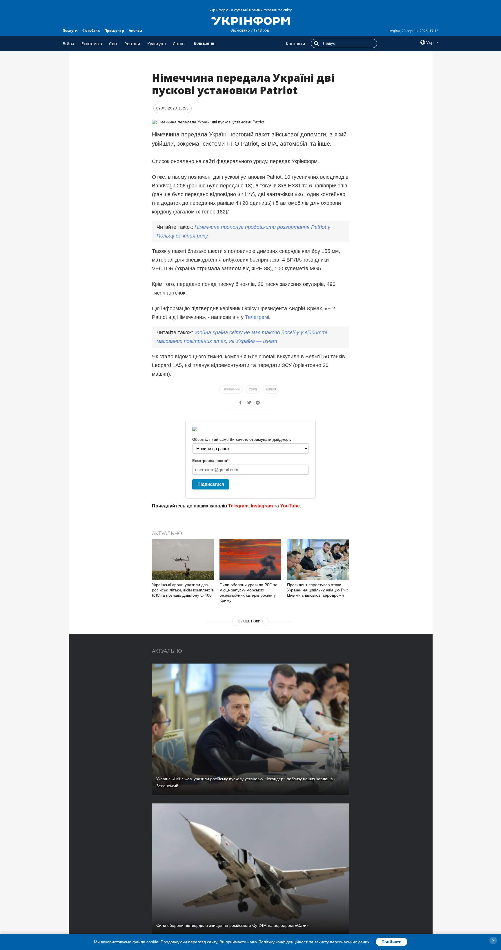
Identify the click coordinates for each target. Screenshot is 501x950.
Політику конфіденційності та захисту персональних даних (313, 942)
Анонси (135, 30)
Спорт (179, 43)
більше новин (250, 621)
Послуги (70, 30)
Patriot (271, 389)
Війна (69, 43)
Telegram (238, 505)
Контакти (295, 43)
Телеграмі (257, 317)
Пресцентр (114, 30)
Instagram (262, 505)
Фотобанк (91, 30)
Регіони (132, 43)
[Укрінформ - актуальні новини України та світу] (250, 20)
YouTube (290, 505)
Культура (156, 43)
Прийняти (392, 942)
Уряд (253, 389)
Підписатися (210, 484)
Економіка (91, 43)
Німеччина (231, 389)
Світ (113, 43)
